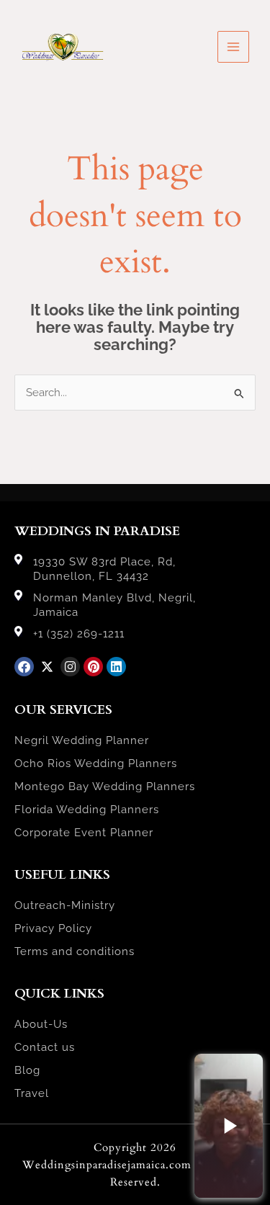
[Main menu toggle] (233, 47)
